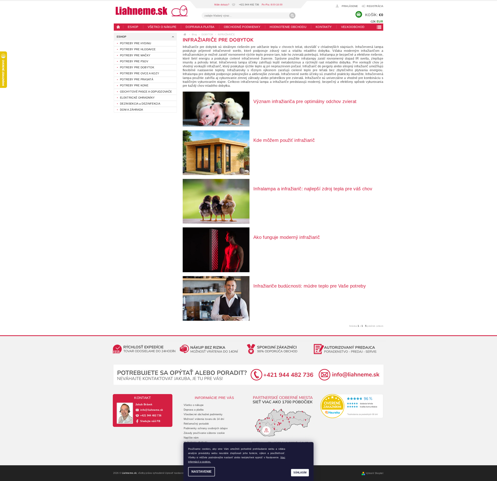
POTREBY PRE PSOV (134, 61)
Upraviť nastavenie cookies (180, 473)
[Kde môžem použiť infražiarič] (216, 152)
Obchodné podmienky (242, 27)
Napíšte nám (191, 437)
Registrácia (375, 6)
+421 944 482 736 (150, 415)
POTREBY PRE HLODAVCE (138, 49)
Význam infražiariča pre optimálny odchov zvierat (304, 101)
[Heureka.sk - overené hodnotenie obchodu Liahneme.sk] (351, 406)
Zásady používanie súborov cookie (204, 433)
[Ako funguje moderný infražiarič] (216, 249)
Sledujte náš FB (150, 421)
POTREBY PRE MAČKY (135, 55)
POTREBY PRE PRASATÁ (136, 79)
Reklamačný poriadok (196, 423)
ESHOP (133, 27)
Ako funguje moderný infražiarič (286, 237)
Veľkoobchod (353, 27)
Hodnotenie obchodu (288, 27)
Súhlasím (300, 472)
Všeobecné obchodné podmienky (203, 414)
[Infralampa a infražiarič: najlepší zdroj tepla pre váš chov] (216, 201)
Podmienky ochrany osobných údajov (206, 428)
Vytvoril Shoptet (374, 473)
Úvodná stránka (118, 27)
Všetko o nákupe (162, 27)
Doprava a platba (200, 27)
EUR (380, 21)
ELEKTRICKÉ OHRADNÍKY (137, 97)
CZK (373, 21)
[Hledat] (292, 15)
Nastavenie (201, 471)
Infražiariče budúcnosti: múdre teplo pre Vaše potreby (309, 286)
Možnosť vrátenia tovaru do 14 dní (204, 419)
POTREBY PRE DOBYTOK (137, 67)
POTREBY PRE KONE (134, 85)
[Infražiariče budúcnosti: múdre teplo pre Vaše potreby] (216, 298)
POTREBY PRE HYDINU (135, 43)
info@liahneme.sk (151, 409)
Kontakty (324, 27)
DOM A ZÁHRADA (131, 109)
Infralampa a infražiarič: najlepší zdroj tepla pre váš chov (312, 188)
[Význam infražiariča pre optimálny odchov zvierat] (216, 108)
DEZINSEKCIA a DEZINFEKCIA (140, 103)
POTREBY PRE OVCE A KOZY (139, 73)
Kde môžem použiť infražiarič (284, 140)
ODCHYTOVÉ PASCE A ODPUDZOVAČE (146, 91)
